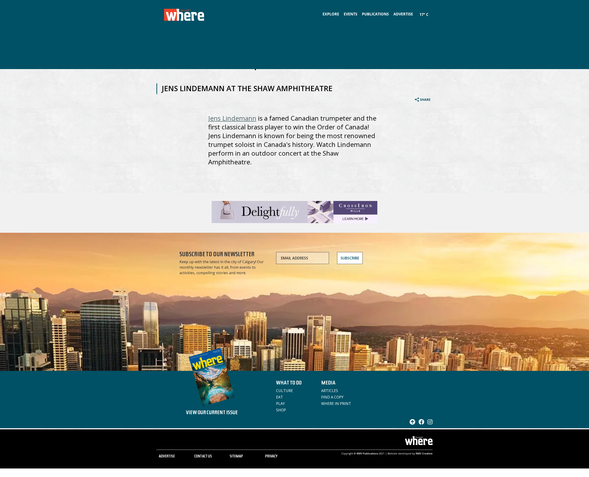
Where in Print (336, 403)
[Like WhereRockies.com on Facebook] (420, 423)
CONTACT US (203, 457)
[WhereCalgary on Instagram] (429, 423)
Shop (281, 410)
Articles (329, 390)
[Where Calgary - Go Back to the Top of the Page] (411, 423)
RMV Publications (367, 453)
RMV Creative (424, 453)
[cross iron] (294, 221)
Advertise (403, 14)
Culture (284, 390)
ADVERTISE (167, 457)
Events (350, 14)
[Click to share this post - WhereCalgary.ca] (422, 100)
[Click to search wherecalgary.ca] (431, 11)
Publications (375, 14)
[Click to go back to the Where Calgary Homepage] (184, 14)
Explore (331, 14)
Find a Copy (332, 397)
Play (280, 403)
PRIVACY (271, 457)
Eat (279, 397)
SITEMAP (236, 457)
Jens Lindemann (232, 118)
